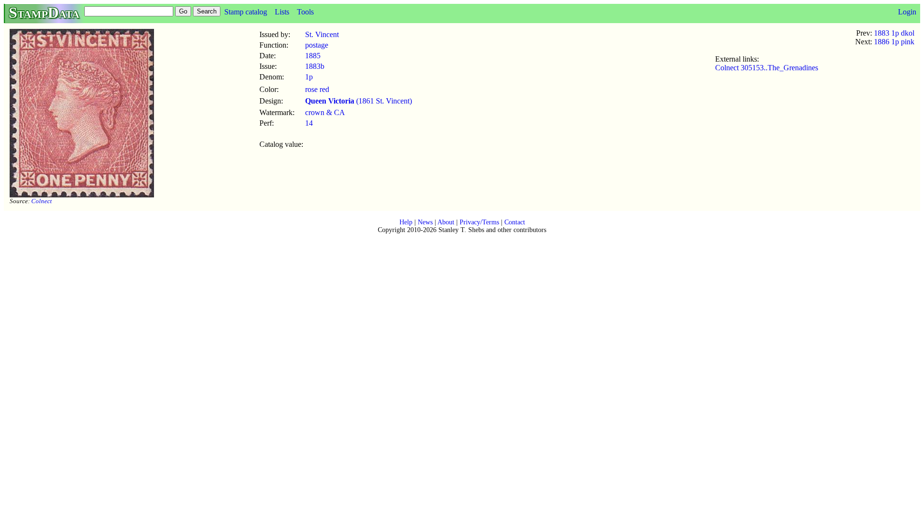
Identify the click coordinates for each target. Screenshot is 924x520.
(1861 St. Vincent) (358, 101)
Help (405, 222)
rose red (317, 89)
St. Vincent (322, 34)
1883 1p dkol (894, 33)
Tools (305, 12)
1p (309, 77)
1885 (313, 56)
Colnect (41, 201)
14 (309, 123)
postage (316, 45)
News (425, 222)
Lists (282, 12)
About (445, 222)
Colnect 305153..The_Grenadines (766, 68)
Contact (514, 222)
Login (907, 12)
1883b (314, 66)
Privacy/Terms (479, 222)
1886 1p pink (894, 42)
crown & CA (325, 112)
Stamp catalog (245, 12)
